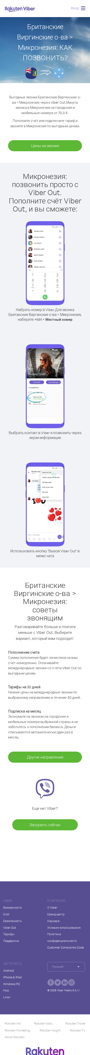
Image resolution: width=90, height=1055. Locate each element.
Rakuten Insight (50, 1030)
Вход (74, 8)
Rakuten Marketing (17, 1030)
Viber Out (9, 927)
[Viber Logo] (20, 9)
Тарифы (9, 934)
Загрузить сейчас (45, 824)
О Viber (52, 907)
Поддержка (11, 941)
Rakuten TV (77, 1030)
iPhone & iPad (12, 977)
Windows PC (11, 984)
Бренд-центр (56, 914)
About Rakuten (14, 1037)
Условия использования (64, 927)
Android (8, 970)
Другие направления (45, 757)
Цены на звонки (45, 145)
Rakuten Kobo (43, 1023)
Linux (6, 997)
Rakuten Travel (75, 1023)
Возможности (12, 907)
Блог (6, 914)
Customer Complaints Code (65, 947)
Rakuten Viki (13, 1023)
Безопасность (12, 921)
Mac (6, 990)
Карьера (53, 921)
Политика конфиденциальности (62, 937)
